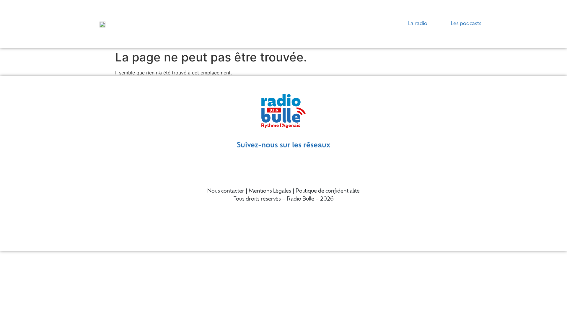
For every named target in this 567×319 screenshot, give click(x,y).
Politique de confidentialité (328, 191)
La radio (417, 24)
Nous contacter (225, 191)
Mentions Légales (270, 191)
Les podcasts (466, 24)
